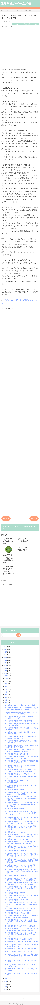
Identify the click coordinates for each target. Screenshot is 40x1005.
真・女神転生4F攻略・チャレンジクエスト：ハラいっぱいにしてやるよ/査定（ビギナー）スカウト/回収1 (21, 934)
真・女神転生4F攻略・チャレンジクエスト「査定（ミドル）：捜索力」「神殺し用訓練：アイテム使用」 (21, 871)
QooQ (22, 1004)
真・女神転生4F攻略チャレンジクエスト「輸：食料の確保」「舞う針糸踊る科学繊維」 (21, 916)
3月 (6, 700)
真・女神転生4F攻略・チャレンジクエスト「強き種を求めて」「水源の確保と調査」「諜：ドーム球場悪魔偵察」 (21, 860)
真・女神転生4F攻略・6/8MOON (15, 808)
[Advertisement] (20, 47)
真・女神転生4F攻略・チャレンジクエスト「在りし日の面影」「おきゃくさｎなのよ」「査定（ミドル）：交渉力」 (21, 854)
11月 (7, 678)
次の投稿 (6, 518)
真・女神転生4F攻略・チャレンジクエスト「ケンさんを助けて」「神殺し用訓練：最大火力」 (21, 835)
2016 (5, 673)
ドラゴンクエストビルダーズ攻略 (15, 300)
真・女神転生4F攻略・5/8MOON (15, 832)
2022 (5, 657)
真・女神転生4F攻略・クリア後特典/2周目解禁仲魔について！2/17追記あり (21, 761)
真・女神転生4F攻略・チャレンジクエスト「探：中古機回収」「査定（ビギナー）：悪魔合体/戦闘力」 (21, 921)
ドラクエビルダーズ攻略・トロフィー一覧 (18, 951)
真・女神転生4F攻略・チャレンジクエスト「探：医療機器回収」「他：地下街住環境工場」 (21, 909)
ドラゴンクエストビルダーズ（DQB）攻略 (25, 24)
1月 (6, 978)
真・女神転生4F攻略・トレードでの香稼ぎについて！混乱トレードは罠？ (21, 717)
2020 (5, 663)
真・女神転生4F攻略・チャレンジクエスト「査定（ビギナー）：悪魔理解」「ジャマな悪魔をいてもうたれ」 (21, 888)
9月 (6, 684)
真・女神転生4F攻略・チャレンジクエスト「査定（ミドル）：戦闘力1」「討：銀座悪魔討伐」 (21, 879)
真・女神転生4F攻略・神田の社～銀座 (17, 913)
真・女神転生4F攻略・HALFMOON (16, 839)
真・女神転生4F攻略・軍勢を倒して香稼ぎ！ (19, 721)
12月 (7, 676)
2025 (5, 649)
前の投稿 (34, 518)
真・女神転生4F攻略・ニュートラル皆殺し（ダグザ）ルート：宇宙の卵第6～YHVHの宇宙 (21, 770)
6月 (6, 692)
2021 (5, 660)
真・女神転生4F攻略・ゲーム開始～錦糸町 (18, 939)
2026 (5, 646)
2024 (5, 652)
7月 (6, 689)
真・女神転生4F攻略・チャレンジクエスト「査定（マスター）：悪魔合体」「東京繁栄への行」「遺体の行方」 (21, 798)
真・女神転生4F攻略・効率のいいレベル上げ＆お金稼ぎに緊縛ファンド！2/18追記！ (21, 757)
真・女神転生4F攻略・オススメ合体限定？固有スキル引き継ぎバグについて (21, 766)
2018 (5, 668)
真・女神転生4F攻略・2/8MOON (15, 875)
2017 (5, 671)
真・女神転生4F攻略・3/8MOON (15, 850)
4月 (6, 697)
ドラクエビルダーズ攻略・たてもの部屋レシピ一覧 (21, 941)
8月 (6, 686)
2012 (5, 989)
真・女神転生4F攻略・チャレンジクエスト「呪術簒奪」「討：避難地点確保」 (21, 818)
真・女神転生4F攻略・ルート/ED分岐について (20, 774)
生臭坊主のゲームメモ (16, 3)
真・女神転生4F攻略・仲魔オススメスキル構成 (20, 705)
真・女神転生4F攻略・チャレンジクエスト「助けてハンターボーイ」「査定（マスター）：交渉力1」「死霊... (21, 813)
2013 (5, 987)
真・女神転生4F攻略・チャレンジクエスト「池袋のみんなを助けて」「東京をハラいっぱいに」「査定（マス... (21, 827)
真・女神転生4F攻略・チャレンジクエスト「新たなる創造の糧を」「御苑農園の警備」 (21, 847)
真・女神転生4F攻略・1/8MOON (15, 893)
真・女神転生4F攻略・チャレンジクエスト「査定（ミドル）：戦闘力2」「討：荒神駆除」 (21, 842)
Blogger (23, 998)
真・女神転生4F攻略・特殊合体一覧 (16, 754)
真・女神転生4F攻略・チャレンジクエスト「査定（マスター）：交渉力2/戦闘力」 (21, 793)
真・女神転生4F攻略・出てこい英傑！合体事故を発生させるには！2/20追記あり (21, 746)
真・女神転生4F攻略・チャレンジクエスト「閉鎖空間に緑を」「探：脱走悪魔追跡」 (21, 896)
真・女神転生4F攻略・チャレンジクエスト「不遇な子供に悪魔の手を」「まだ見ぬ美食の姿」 (21, 883)
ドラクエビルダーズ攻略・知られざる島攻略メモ (20, 948)
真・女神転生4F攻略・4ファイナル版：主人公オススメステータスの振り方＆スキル (21, 750)
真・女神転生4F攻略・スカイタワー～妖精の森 (20, 926)
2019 (5, 665)
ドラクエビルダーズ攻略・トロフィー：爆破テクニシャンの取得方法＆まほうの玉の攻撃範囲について (21, 955)
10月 (7, 681)
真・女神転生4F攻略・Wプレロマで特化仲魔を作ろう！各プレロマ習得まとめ (21, 737)
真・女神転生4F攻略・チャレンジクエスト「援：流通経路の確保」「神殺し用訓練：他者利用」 (21, 929)
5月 (6, 694)
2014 (5, 984)
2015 (5, 981)
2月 (6, 703)
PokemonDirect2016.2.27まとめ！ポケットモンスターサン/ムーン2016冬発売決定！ (21, 713)
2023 (5, 654)
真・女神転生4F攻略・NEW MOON (16, 900)
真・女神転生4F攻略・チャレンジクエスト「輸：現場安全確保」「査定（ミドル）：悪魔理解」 (21, 822)
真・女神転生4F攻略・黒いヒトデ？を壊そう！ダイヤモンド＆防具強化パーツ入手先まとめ (21, 708)
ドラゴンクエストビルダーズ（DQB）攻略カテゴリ (20, 527)
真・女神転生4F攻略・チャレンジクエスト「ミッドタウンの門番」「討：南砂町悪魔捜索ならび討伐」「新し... (21, 804)
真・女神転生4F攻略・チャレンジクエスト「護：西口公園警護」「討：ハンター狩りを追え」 (21, 866)
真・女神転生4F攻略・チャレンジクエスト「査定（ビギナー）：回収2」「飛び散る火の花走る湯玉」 (21, 904)
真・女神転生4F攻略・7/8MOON (15, 789)
